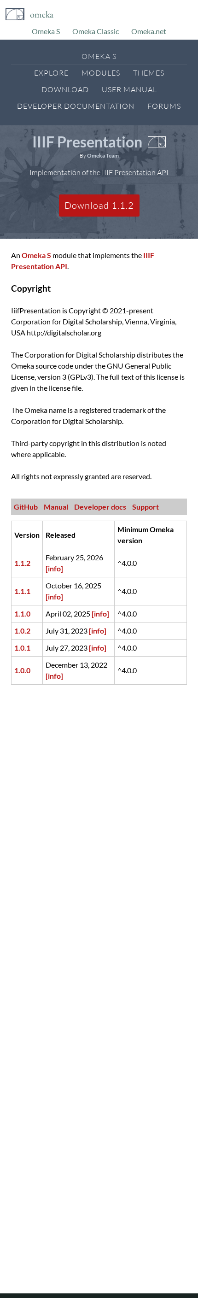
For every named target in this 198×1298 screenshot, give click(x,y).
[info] (54, 568)
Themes (148, 72)
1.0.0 (22, 670)
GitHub (26, 506)
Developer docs (100, 506)
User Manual (129, 89)
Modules (101, 72)
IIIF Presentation (87, 142)
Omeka (41, 14)
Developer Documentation (75, 106)
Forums (164, 106)
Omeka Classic (95, 31)
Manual (56, 506)
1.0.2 (22, 630)
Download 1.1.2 (99, 205)
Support (145, 506)
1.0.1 (22, 647)
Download (65, 89)
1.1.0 (22, 613)
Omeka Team (103, 155)
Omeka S (46, 31)
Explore (51, 72)
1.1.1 (22, 591)
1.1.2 (22, 562)
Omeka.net (148, 31)
